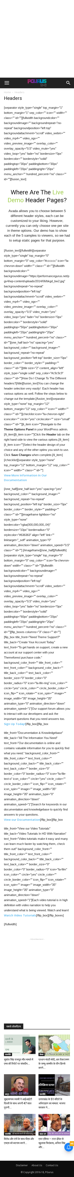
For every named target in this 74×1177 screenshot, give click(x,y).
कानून (7, 1094)
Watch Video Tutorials (20, 915)
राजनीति (8, 1054)
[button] (68, 83)
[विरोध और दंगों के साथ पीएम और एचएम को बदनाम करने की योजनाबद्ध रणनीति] (20, 1125)
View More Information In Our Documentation (25, 477)
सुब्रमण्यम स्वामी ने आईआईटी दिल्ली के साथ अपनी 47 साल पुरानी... (18, 1103)
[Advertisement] (37, 39)
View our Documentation (22, 819)
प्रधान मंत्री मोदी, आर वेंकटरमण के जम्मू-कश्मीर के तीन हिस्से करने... (53, 1063)
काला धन (43, 1133)
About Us (37, 1165)
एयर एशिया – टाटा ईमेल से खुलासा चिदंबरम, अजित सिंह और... (51, 1143)
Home (7, 92)
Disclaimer (22, 1165)
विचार (41, 1054)
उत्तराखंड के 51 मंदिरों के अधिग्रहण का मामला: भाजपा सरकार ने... (51, 1103)
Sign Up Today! (14, 724)
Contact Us (52, 1165)
